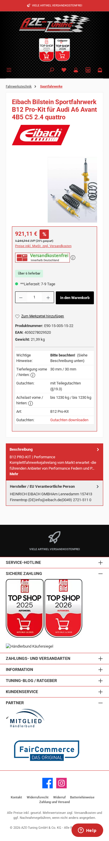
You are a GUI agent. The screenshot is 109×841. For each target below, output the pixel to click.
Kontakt (16, 797)
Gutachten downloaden (69, 420)
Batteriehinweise (82, 797)
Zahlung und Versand (54, 802)
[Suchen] (52, 70)
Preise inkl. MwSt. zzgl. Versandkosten (43, 246)
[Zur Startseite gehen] (54, 23)
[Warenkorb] (100, 70)
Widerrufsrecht (38, 797)
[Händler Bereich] (88, 70)
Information (19, 669)
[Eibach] (54, 135)
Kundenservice (22, 691)
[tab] (54, 461)
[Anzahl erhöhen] (48, 297)
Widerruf (59, 797)
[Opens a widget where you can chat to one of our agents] (87, 830)
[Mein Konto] (76, 70)
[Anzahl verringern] (20, 297)
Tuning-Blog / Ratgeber (31, 680)
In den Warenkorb (75, 298)
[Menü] (10, 69)
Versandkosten (85, 813)
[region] (54, 190)
